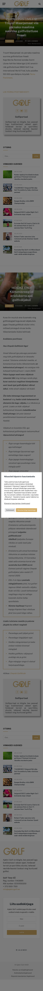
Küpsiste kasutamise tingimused (17, 503)
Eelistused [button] (10, 510)
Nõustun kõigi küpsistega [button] (26, 510)
